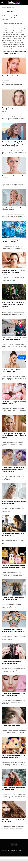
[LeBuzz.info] (14, 2)
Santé (14, 53)
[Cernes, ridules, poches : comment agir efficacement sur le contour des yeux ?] (14, 98)
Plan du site (14, 850)
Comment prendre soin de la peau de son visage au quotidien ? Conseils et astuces (14, 435)
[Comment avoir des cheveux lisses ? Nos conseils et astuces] (14, 587)
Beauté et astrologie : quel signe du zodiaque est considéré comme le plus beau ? (13, 304)
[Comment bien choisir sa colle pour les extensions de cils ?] (14, 683)
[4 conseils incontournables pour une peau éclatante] (14, 66)
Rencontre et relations (7, 53)
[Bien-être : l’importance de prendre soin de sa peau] (14, 165)
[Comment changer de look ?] (14, 715)
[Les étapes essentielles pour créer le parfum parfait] (14, 523)
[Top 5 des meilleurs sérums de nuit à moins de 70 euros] (14, 197)
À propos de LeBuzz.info (6, 850)
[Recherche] (26, 2)
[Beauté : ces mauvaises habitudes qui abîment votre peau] (14, 491)
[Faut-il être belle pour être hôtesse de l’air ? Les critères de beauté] (14, 327)
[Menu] (2, 2)
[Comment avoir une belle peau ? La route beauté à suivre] (14, 359)
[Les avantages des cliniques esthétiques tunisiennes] (14, 229)
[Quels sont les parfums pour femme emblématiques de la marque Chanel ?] (14, 555)
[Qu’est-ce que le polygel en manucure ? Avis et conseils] (14, 391)
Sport (18, 53)
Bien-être (9, 7)
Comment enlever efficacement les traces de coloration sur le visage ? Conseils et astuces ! (13, 469)
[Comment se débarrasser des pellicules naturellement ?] (14, 651)
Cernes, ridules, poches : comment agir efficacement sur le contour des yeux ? (13, 110)
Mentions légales (9, 852)
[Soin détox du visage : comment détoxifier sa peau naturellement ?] (14, 619)
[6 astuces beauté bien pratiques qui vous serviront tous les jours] (14, 745)
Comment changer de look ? (11, 726)
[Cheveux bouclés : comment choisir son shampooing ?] (14, 777)
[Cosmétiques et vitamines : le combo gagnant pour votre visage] (14, 260)
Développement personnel (19, 51)
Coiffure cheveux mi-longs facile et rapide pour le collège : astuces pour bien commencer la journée (13, 144)
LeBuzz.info (4, 7)
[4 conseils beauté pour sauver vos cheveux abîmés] (14, 809)
